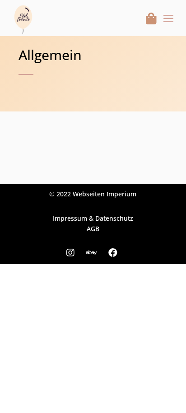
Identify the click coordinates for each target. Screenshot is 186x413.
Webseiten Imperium (104, 194)
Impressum (70, 218)
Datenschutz (114, 218)
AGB (93, 228)
